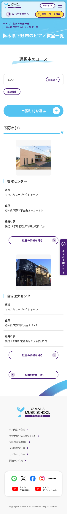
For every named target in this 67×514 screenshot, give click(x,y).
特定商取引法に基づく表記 (22, 435)
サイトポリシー (17, 454)
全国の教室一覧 (21, 23)
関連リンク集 (16, 460)
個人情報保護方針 (18, 442)
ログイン (47, 5)
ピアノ (31, 79)
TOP (5, 23)
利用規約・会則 (17, 429)
